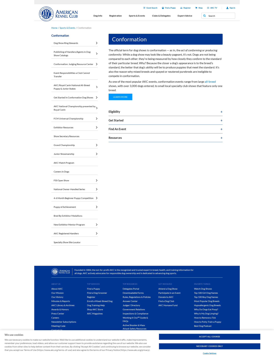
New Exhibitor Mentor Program (69, 224)
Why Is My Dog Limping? (206, 313)
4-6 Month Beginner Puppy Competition (73, 198)
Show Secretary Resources (66, 136)
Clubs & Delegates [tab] (161, 15)
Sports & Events (67, 27)
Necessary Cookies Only (209, 346)
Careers (55, 317)
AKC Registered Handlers (66, 233)
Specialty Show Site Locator (67, 242)
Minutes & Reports (60, 301)
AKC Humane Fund (168, 305)
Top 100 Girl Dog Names (206, 292)
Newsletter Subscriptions (63, 321)
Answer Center (130, 301)
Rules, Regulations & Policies (137, 297)
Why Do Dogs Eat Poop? (206, 309)
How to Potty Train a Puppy (207, 321)
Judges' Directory (131, 305)
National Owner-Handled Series (69, 189)
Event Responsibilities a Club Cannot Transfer (72, 75)
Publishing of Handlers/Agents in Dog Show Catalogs (72, 53)
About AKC (57, 288)
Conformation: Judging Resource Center (73, 64)
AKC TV (213, 8)
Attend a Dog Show (167, 288)
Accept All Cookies (209, 336)
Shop (201, 8)
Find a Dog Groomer (97, 292)
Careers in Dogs (61, 171)
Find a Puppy (170, 8)
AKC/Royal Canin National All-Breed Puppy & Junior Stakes (72, 87)
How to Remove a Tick (205, 317)
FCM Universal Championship (68, 118)
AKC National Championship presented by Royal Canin (74, 108)
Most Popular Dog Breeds (206, 301)
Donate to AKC (166, 297)
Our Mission (57, 292)
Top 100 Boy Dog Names (206, 297)
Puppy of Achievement (65, 207)
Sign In (232, 8)
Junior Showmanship (64, 153)
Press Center (57, 313)
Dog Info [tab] (97, 15)
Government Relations (134, 309)
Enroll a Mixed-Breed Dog (99, 301)
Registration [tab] (115, 15)
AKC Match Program (64, 162)
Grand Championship (64, 145)
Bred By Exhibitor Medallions (68, 215)
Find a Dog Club (166, 301)
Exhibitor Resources (63, 127)
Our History (57, 297)
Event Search (152, 8)
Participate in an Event (169, 292)
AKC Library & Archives (62, 305)
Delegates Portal (131, 288)
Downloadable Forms (133, 292)
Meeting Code (58, 326)
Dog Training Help (96, 305)
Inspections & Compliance (135, 313)
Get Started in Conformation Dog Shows (73, 97)
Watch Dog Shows (203, 288)
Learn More (120, 96)
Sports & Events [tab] (137, 15)
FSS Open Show (61, 180)
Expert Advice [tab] (185, 15)
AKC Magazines (95, 313)
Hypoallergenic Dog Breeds (207, 305)
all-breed (210, 81)
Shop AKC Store (95, 309)
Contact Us (57, 330)
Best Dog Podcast (202, 326)
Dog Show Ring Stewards (66, 43)
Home (54, 27)
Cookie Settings (209, 353)
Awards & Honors (60, 309)
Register (187, 8)
